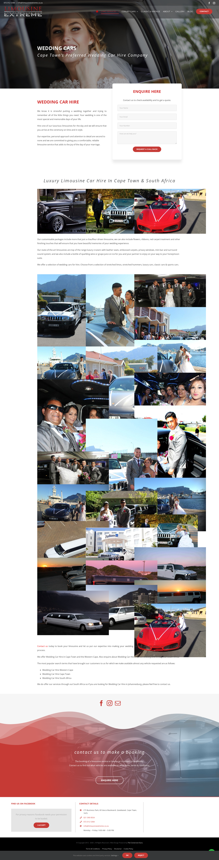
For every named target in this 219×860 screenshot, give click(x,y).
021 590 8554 (89, 817)
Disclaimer (118, 849)
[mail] (118, 703)
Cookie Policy (128, 849)
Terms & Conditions (93, 849)
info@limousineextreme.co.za (30, 3)
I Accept (41, 825)
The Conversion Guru (135, 843)
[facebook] (101, 703)
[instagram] (109, 703)
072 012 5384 (89, 821)
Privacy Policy (107, 849)
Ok (127, 855)
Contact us (42, 646)
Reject (141, 855)
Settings (114, 855)
